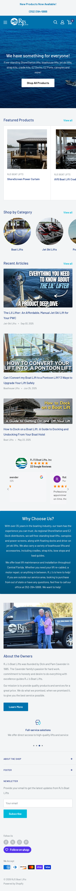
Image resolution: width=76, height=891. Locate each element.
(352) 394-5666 (38, 11)
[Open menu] (5, 22)
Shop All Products (38, 83)
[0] (69, 22)
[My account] (62, 22)
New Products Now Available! (38, 4)
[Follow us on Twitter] (12, 842)
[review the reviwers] (30, 477)
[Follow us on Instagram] (19, 842)
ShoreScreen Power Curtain (23, 179)
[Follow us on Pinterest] (26, 842)
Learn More (16, 706)
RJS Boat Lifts (15, 174)
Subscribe (15, 813)
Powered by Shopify (13, 883)
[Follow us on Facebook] (6, 842)
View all (67, 120)
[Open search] (55, 22)
